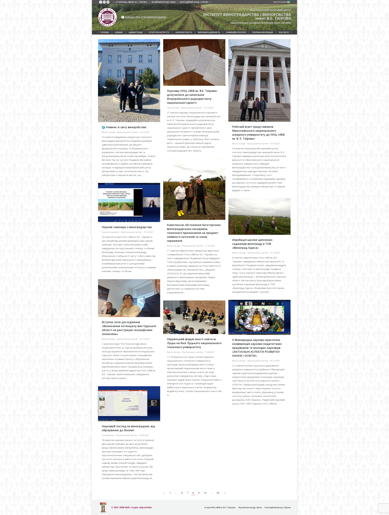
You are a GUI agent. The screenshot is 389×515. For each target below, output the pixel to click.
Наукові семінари (110, 232)
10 (205, 492)
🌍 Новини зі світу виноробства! (124, 127)
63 (218, 492)
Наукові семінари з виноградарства (127, 227)
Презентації (173, 107)
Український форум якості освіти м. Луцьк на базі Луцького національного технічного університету (194, 343)
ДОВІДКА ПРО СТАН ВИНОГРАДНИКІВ (145, 17)
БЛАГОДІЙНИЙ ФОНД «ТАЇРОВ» (194, 2)
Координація (108, 435)
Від (127, 132)
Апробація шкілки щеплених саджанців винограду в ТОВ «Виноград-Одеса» (252, 244)
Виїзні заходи (108, 132)
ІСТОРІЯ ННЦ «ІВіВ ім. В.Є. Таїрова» (132, 2)
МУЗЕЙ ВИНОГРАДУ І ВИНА (164, 2)
